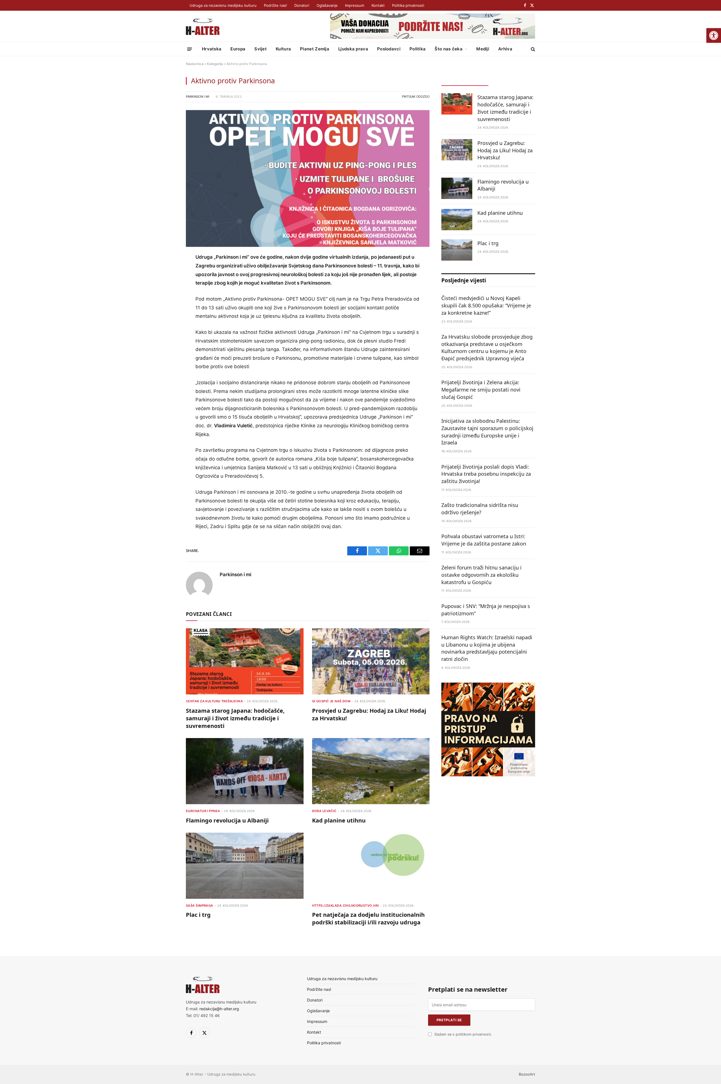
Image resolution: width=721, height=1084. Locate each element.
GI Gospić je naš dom (331, 701)
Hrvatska (211, 49)
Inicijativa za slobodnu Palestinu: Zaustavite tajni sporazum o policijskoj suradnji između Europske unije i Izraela (487, 431)
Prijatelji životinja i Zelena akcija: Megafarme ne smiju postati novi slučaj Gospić (480, 389)
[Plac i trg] (245, 866)
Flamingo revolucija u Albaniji (227, 820)
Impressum (354, 5)
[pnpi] (488, 774)
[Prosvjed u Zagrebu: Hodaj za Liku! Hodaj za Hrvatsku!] (371, 661)
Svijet (260, 49)
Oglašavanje (327, 5)
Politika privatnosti (408, 5)
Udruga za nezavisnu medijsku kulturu (223, 5)
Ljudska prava (353, 49)
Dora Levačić (324, 811)
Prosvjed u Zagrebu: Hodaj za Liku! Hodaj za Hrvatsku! (369, 714)
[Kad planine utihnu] (371, 771)
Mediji (482, 49)
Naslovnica (195, 64)
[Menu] (189, 49)
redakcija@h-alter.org (219, 1008)
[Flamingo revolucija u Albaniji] (245, 771)
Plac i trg (198, 914)
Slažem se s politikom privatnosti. (463, 1034)
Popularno (511, 80)
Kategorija (215, 64)
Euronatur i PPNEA (203, 811)
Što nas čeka (448, 49)
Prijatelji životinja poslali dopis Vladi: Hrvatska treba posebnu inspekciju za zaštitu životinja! (486, 473)
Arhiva (505, 49)
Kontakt (378, 5)
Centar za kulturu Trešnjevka (214, 701)
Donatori (301, 5)
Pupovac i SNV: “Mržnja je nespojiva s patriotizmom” (485, 610)
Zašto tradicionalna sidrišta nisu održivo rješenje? (479, 509)
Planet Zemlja (314, 49)
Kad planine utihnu (339, 820)
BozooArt (527, 1074)
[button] (713, 35)
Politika (418, 49)
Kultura (283, 49)
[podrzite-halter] (432, 37)
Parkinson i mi (197, 97)
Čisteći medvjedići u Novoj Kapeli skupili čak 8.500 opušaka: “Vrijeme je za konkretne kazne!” (486, 305)
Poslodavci (388, 49)
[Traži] (532, 49)
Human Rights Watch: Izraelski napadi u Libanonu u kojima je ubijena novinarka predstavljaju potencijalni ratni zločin (486, 648)
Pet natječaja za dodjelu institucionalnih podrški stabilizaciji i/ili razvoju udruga (368, 918)
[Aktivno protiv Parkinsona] (308, 178)
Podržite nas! (275, 5)
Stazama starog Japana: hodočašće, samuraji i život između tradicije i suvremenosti (235, 718)
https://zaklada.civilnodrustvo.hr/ (345, 906)
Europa (237, 49)
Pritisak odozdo (416, 97)
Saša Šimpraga (199, 906)
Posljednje (465, 80)
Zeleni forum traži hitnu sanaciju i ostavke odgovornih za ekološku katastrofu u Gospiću (481, 574)
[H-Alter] (203, 26)
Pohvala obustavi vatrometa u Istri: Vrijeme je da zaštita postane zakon (483, 540)
